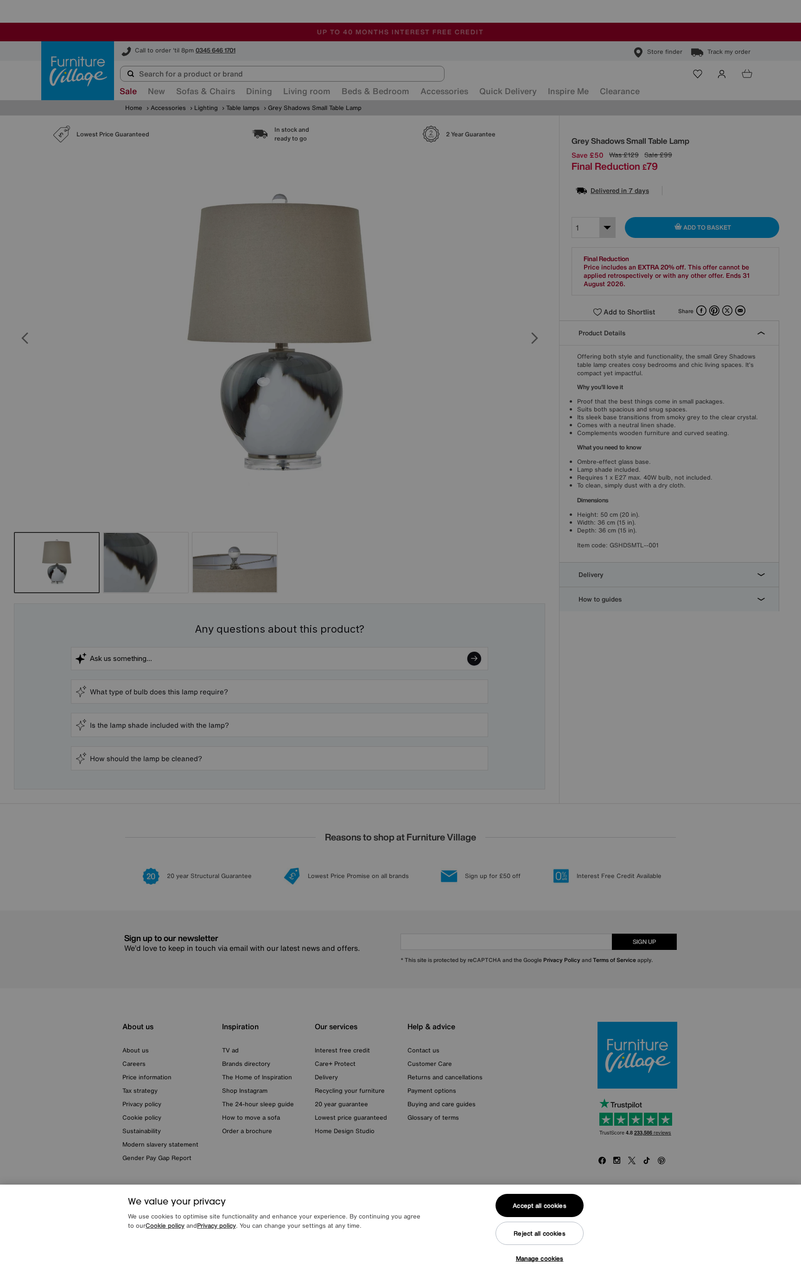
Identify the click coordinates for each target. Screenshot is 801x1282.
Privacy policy (216, 1225)
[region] (400, 1233)
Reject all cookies (539, 1233)
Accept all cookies (539, 1205)
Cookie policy (165, 1225)
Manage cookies (540, 1258)
